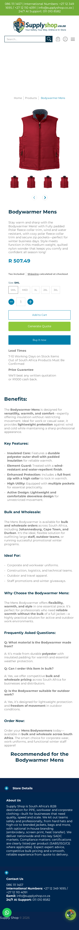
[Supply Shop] (39, 25)
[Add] (30, 302)
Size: (14, 282)
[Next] (45, 197)
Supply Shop (9, 918)
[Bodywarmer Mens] (14, 182)
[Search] (49, 39)
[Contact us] (7, 912)
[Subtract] (11, 302)
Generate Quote (39, 326)
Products (31, 98)
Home (18, 98)
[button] (58, 39)
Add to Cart (39, 314)
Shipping (33, 274)
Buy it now (39, 339)
